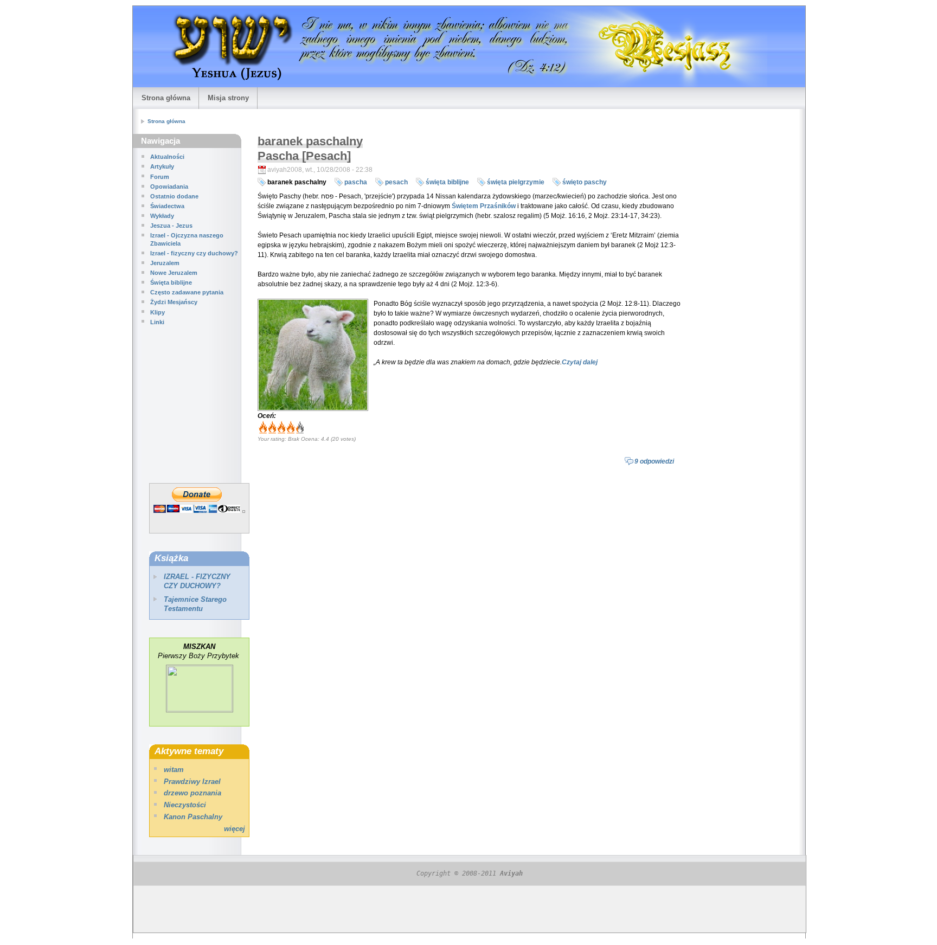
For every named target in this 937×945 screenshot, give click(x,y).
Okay (271, 428)
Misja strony (228, 98)
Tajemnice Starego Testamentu (195, 604)
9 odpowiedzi (654, 461)
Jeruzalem (164, 263)
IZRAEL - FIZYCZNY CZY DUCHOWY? (197, 581)
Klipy (157, 312)
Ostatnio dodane (174, 196)
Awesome (296, 428)
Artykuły (162, 166)
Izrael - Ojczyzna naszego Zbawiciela (186, 239)
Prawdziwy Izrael (192, 781)
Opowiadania (169, 186)
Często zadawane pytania (186, 292)
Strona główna (166, 98)
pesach (396, 182)
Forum (159, 176)
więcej (234, 829)
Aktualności (167, 156)
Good (280, 428)
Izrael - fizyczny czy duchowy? (194, 253)
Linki (157, 322)
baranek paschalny (296, 182)
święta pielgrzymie (515, 182)
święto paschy (584, 182)
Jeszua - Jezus (171, 225)
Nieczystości (185, 805)
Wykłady (162, 216)
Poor (262, 428)
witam (174, 770)
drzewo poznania (192, 793)
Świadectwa (167, 206)
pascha (355, 182)
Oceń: (267, 416)
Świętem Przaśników (484, 206)
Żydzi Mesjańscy (173, 302)
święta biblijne (447, 182)
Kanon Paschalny (193, 817)
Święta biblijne (171, 282)
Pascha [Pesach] (304, 156)
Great (289, 428)
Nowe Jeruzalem (173, 272)
